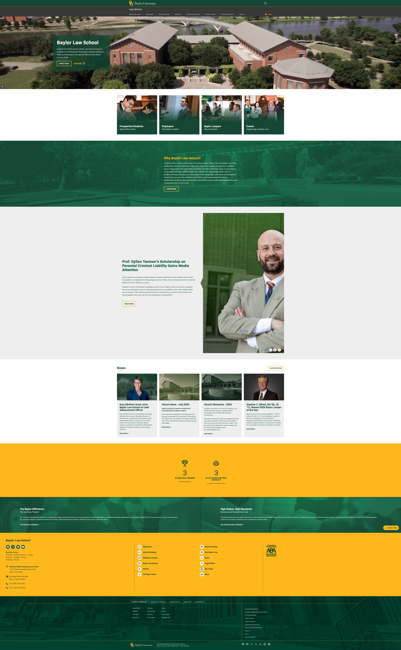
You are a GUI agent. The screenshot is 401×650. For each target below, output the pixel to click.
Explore (78, 63)
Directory (150, 614)
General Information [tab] (139, 602)
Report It (247, 631)
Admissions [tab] (187, 602)
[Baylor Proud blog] (242, 645)
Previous (270, 350)
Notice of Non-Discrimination (253, 628)
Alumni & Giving (164, 14)
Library (241, 14)
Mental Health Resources (252, 624)
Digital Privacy (249, 618)
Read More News (276, 368)
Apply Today (64, 63)
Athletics (135, 611)
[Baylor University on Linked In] (260, 645)
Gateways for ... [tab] (200, 602)
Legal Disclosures (250, 621)
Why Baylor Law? (134, 14)
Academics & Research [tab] (158, 602)
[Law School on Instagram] (13, 547)
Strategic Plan (166, 617)
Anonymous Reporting (251, 609)
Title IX (247, 634)
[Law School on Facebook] (8, 547)
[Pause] (3, 86)
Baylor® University (169, 644)
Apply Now (392, 528)
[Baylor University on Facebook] (247, 645)
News (163, 608)
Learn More (171, 189)
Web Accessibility (250, 637)
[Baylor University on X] (255, 645)
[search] (265, 3)
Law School (135, 9)
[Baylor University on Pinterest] (264, 645)
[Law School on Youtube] (23, 547)
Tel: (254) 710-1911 (17, 583)
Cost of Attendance (250, 615)
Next (279, 350)
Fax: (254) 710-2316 (17, 587)
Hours (270, 14)
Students (178, 14)
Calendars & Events (227, 14)
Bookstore (136, 617)
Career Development (193, 14)
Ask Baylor (136, 614)
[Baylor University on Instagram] (251, 645)
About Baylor (136, 608)
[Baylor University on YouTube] (268, 645)
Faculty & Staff (210, 14)
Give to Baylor (151, 617)
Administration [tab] (174, 602)
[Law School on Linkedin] (18, 547)
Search (164, 611)
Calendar (150, 608)
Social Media (165, 614)
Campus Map (151, 611)
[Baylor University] (142, 3)
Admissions (149, 14)
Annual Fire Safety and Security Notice (256, 612)
